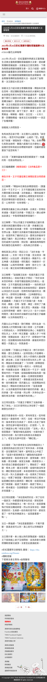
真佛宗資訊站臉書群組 (12, 629)
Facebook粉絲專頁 (11, 632)
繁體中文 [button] (42, 8)
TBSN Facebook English (13, 635)
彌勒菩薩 (8, 41)
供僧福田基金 (9, 618)
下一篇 (27, 607)
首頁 (3, 21)
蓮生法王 (17, 41)
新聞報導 (18, 21)
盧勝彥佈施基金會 (11, 671)
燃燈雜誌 (8, 664)
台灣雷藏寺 (8, 657)
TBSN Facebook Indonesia (14, 638)
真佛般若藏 (8, 667)
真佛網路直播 (9, 648)
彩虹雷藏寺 (8, 654)
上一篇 (19, 607)
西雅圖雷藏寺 (9, 651)
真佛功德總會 (9, 645)
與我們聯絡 (8, 624)
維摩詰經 (27, 41)
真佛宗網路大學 (10, 641)
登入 (27, 8)
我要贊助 (8, 615)
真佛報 (7, 661)
